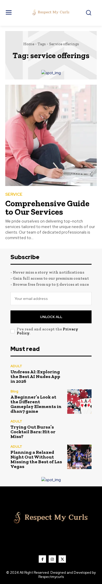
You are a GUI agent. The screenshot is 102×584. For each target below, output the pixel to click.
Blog (14, 391)
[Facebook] (42, 559)
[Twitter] (62, 559)
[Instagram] (52, 559)
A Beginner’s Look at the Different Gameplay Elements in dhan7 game (35, 404)
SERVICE (13, 195)
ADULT (16, 366)
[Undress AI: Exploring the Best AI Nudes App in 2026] (79, 374)
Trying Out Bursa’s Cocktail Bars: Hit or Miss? (32, 431)
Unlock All (51, 317)
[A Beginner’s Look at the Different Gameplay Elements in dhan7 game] (79, 401)
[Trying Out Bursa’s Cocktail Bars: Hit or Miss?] (79, 429)
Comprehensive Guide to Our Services (47, 207)
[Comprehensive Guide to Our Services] (51, 135)
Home (28, 44)
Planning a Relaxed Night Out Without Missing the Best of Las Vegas (36, 459)
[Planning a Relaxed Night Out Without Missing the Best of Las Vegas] (79, 457)
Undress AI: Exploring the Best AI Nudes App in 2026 (35, 376)
